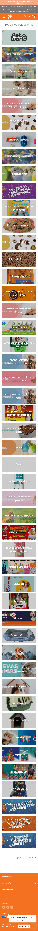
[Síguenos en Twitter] (7, 907)
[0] (33, 16)
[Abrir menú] (4, 17)
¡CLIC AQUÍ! (19, 3)
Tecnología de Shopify (8, 926)
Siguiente (30, 858)
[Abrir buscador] (25, 16)
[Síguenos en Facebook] (3, 907)
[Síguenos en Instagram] (11, 907)
